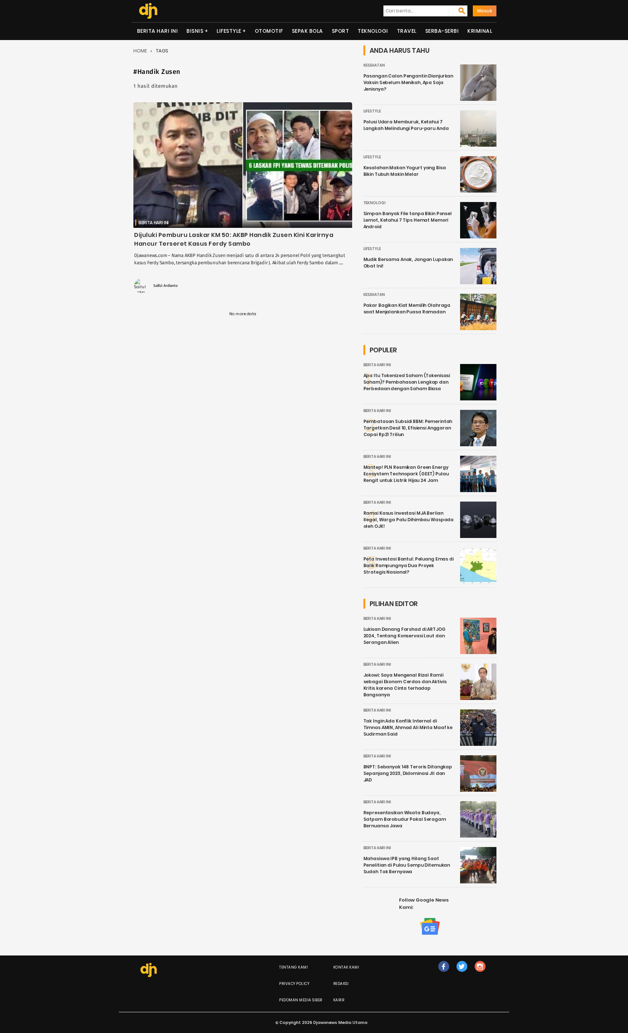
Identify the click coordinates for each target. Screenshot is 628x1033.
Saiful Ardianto (165, 286)
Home (140, 50)
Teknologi (373, 31)
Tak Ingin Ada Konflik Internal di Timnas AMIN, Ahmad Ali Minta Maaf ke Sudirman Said (408, 727)
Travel (406, 31)
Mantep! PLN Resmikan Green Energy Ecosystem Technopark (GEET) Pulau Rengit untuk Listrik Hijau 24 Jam (406, 473)
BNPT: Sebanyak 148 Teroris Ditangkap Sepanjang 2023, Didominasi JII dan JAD (407, 773)
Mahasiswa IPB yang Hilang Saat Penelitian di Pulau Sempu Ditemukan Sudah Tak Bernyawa (406, 865)
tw (461, 973)
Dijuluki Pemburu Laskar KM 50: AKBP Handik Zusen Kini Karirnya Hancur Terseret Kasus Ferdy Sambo (233, 239)
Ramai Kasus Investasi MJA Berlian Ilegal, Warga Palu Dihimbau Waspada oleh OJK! (408, 519)
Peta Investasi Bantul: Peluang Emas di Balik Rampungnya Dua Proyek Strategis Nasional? (408, 565)
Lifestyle (229, 31)
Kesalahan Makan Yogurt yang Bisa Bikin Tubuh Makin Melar (404, 171)
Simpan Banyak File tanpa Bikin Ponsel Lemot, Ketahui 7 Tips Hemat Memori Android (407, 220)
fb (444, 973)
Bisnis (194, 31)
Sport (340, 31)
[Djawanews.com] (148, 11)
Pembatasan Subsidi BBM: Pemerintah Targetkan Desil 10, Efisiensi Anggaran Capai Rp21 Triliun (407, 428)
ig (480, 973)
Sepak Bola (307, 31)
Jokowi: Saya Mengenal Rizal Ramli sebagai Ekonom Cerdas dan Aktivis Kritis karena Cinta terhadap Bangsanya (405, 685)
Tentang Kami (293, 967)
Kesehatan (374, 65)
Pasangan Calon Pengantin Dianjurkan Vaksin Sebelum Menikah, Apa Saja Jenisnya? (408, 82)
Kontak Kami (346, 967)
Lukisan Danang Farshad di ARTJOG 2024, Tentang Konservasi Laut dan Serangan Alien (404, 635)
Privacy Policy (294, 983)
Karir (339, 1000)
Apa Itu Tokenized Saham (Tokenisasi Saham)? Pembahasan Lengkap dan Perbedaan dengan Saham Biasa (406, 382)
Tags (162, 50)
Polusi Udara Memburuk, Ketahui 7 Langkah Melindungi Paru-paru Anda (406, 125)
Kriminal (479, 31)
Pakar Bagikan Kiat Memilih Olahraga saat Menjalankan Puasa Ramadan (407, 308)
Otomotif (269, 31)
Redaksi (341, 983)
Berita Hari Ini (157, 31)
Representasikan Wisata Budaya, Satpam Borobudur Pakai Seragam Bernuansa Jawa (404, 819)
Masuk (484, 11)
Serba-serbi (442, 31)
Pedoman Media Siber (300, 1000)
